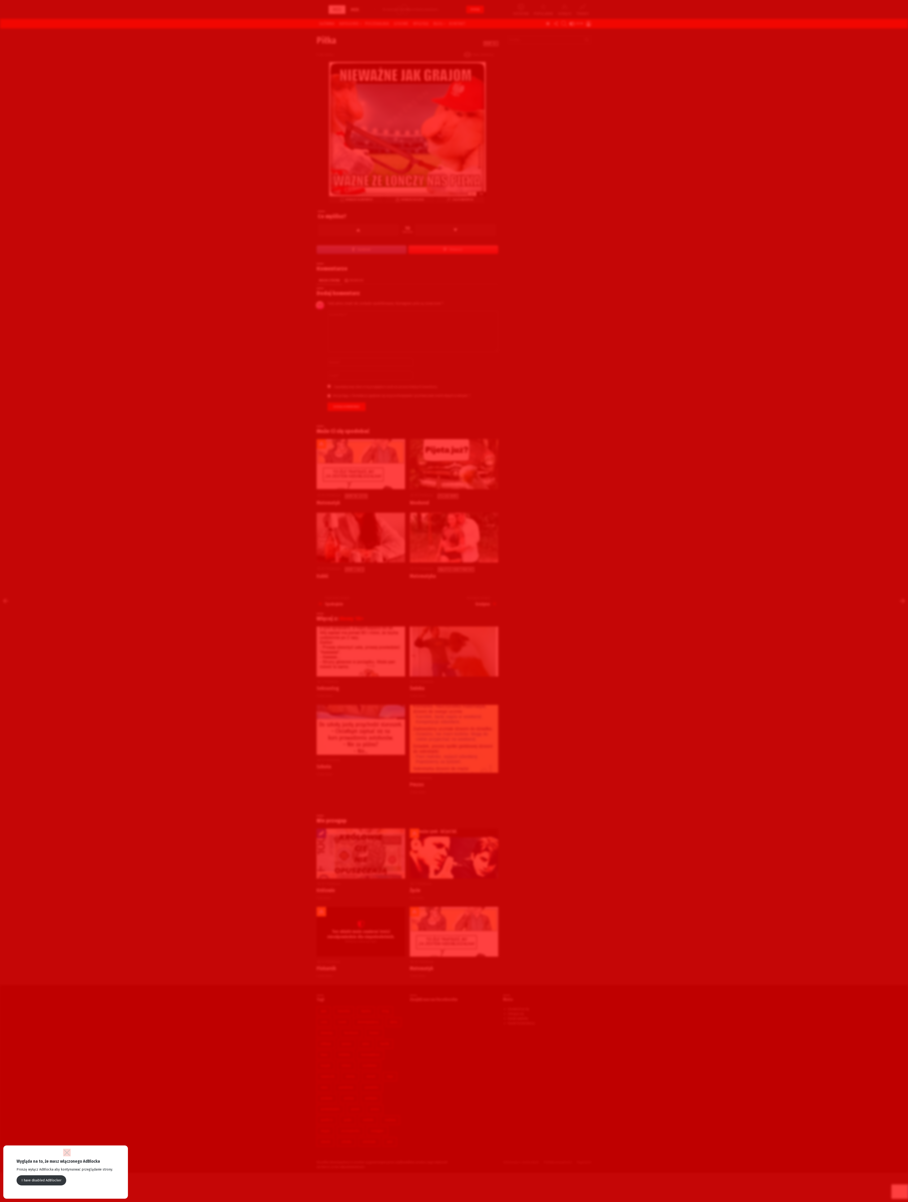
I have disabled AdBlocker (41, 1180)
